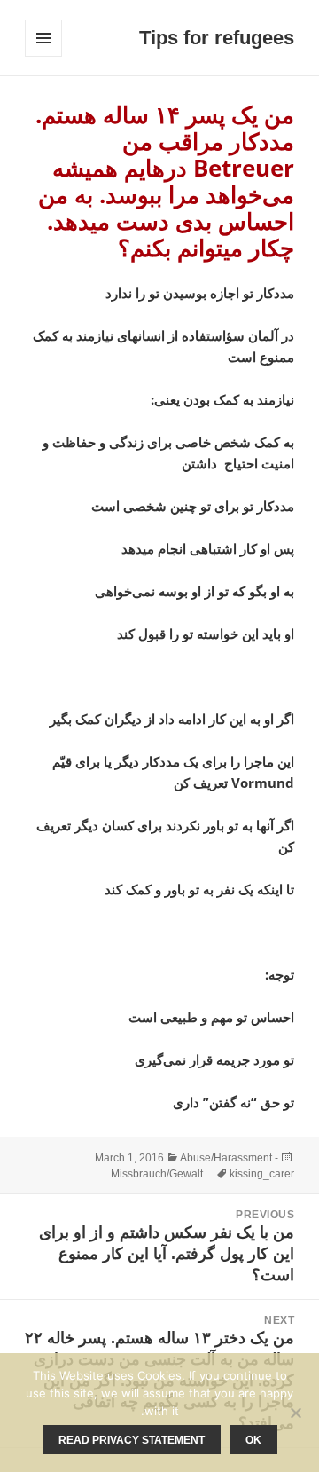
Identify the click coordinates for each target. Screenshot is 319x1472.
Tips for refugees (216, 38)
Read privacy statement (131, 1440)
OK (253, 1440)
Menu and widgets (43, 56)
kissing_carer (262, 1174)
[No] (297, 1412)
